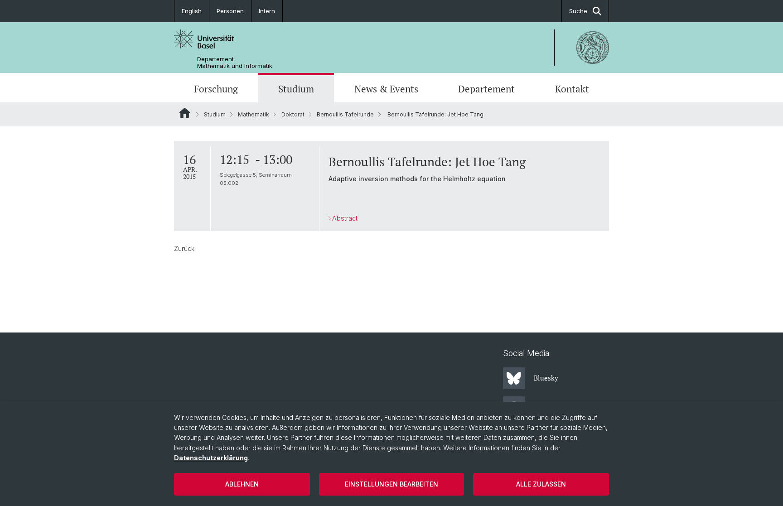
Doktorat (292, 114)
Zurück (184, 248)
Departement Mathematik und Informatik (234, 62)
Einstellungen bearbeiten (391, 484)
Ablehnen (242, 484)
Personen (230, 10)
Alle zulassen (541, 484)
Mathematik (253, 114)
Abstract (345, 218)
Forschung (216, 88)
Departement (486, 88)
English (192, 10)
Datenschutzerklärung (211, 458)
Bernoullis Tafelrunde (345, 114)
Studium (296, 88)
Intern (267, 10)
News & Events (386, 88)
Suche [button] (578, 10)
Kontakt (572, 88)
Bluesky (546, 377)
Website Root (184, 113)
